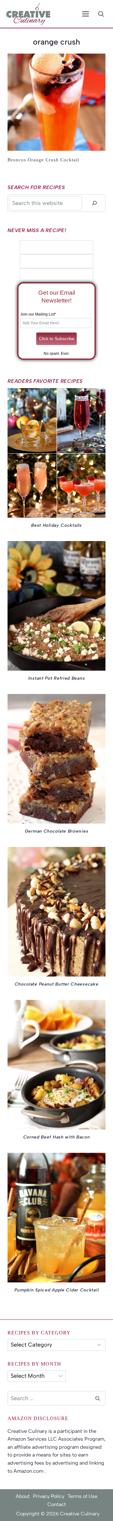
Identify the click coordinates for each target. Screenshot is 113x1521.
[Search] (94, 203)
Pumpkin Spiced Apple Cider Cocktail (56, 1290)
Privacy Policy (48, 1496)
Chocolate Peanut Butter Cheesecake (57, 984)
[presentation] (56, 102)
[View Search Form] (101, 14)
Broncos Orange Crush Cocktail (43, 159)
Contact (56, 1504)
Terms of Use (82, 1496)
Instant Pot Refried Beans (56, 678)
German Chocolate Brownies (57, 831)
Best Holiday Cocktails (56, 525)
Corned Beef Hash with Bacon (56, 1137)
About (23, 1496)
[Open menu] (85, 14)
